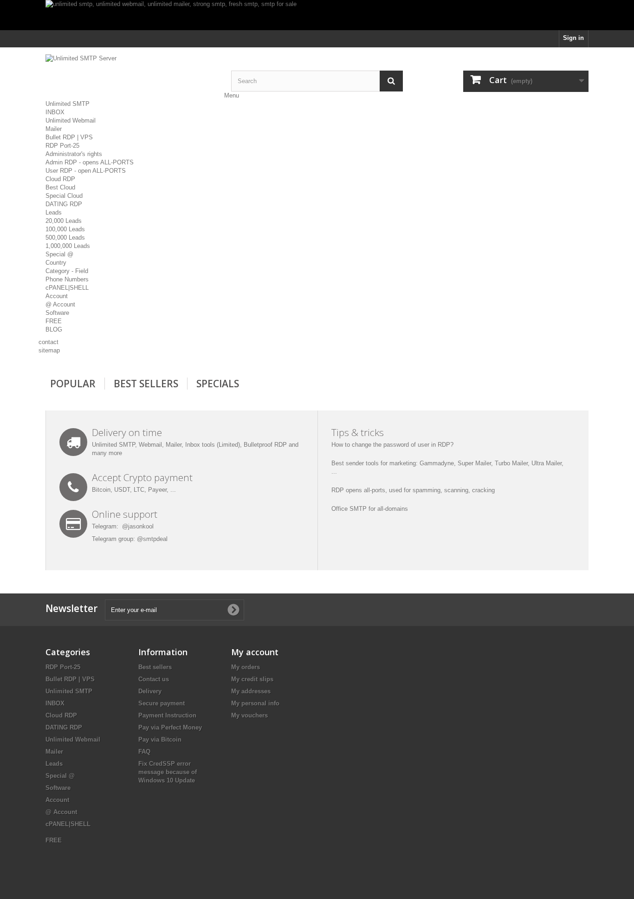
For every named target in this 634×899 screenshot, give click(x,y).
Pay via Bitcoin (159, 739)
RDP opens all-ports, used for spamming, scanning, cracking (413, 490)
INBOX (55, 112)
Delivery (150, 691)
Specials (217, 384)
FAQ (144, 751)
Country (55, 262)
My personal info (255, 703)
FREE (53, 321)
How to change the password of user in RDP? (392, 444)
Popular (73, 384)
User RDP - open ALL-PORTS (85, 170)
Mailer (53, 128)
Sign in (573, 37)
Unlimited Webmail (70, 120)
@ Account (60, 304)
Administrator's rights (73, 153)
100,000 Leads (65, 229)
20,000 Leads (63, 220)
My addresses (251, 691)
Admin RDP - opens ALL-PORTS (89, 162)
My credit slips (252, 679)
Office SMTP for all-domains (369, 508)
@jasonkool (138, 526)
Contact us (153, 679)
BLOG (53, 329)
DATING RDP (63, 204)
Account (56, 296)
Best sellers (155, 667)
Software (57, 312)
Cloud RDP (60, 179)
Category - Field (66, 270)
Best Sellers (146, 384)
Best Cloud (60, 187)
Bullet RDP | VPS (69, 137)
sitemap (49, 350)
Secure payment (161, 703)
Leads (53, 212)
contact (48, 342)
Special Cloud (64, 195)
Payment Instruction (167, 715)
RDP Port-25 (62, 145)
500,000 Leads (65, 237)
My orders (245, 667)
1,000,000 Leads (67, 245)
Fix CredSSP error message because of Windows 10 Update (167, 772)
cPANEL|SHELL (67, 287)
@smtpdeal (152, 538)
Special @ (59, 254)
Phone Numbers (67, 279)
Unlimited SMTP (67, 103)
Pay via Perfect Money (170, 727)
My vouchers (249, 715)
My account (254, 652)
